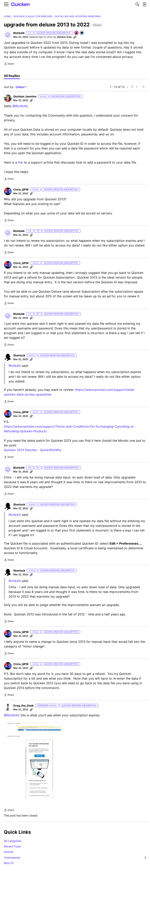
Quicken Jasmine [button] (24, 96)
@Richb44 (19, 106)
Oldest (20, 87)
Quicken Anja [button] (64, 36)
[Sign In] (144, 4)
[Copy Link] (74, 37)
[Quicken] (20, 4)
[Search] (137, 4)
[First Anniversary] (76, 33)
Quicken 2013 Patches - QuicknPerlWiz (32, 450)
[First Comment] (82, 33)
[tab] (12, 75)
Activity (8, 851)
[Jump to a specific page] (143, 87)
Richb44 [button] (18, 33)
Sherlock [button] (19, 355)
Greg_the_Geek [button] (23, 705)
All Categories (12, 841)
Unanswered (75, 857)
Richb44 (15, 515)
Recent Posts (12, 846)
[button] (8, 35)
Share (9, 64)
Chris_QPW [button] (21, 189)
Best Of (8, 863)
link (20, 162)
